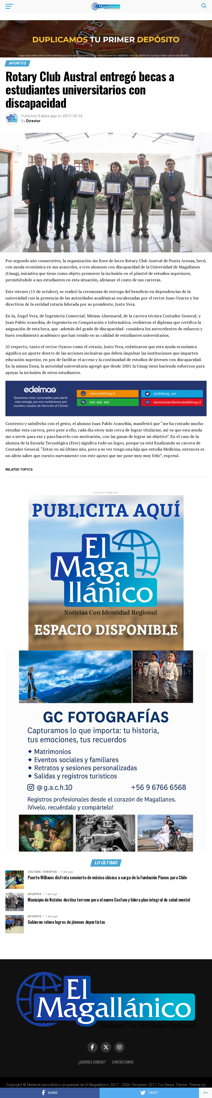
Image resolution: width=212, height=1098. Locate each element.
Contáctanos (123, 1062)
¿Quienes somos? (92, 1062)
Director (33, 121)
